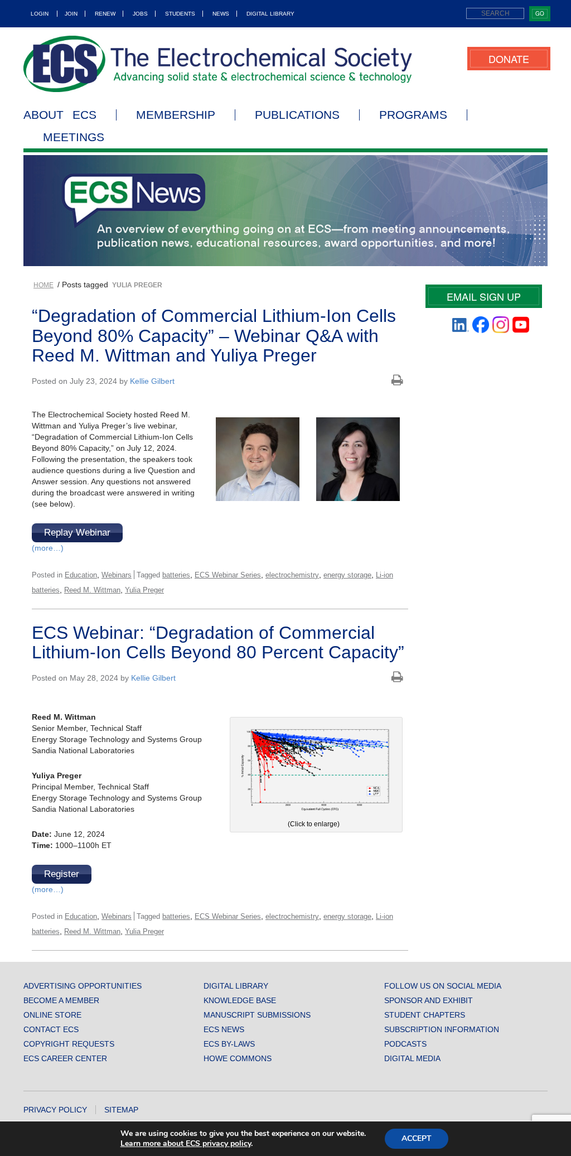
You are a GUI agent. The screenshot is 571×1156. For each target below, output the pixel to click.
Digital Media (412, 1058)
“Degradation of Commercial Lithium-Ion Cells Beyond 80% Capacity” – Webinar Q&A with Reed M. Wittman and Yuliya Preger (214, 335)
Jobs (140, 14)
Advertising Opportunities (82, 985)
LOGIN (40, 14)
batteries (176, 575)
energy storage (347, 575)
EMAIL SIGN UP (484, 296)
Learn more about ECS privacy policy (185, 1143)
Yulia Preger (144, 590)
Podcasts (405, 1043)
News (220, 14)
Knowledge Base (240, 1000)
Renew (105, 14)
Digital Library (270, 14)
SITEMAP (121, 1109)
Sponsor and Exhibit (428, 1000)
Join (71, 14)
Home (43, 285)
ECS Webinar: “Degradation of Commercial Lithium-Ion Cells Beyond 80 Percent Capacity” (218, 642)
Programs (413, 115)
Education (81, 575)
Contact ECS (51, 1029)
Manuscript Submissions (257, 1014)
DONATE (508, 58)
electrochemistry (292, 575)
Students (180, 14)
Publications (297, 115)
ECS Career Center (65, 1058)
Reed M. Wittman (92, 590)
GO (539, 13)
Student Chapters (424, 1014)
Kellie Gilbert (152, 381)
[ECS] (218, 64)
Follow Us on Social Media (442, 985)
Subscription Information (441, 1029)
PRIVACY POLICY (55, 1109)
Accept (416, 1138)
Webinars (116, 575)
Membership (175, 115)
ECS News (224, 1029)
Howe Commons (238, 1058)
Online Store (52, 1014)
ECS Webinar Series (228, 575)
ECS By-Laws (229, 1043)
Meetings (73, 137)
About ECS (59, 115)
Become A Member (61, 1000)
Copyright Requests (68, 1043)
